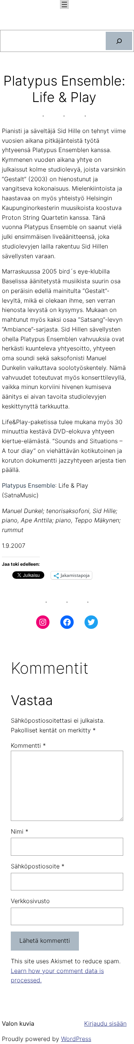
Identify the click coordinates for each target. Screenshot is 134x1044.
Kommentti (28, 745)
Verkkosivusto (30, 901)
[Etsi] (119, 41)
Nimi (19, 831)
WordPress (76, 1039)
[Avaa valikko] (64, 4)
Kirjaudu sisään (105, 1023)
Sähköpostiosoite (37, 866)
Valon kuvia (18, 1023)
